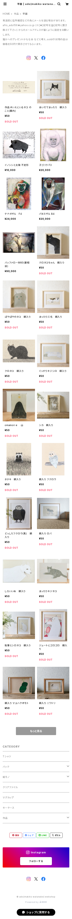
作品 (16, 13)
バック (6, 766)
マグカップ (8, 797)
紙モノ (6, 776)
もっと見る (36, 731)
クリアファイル (10, 787)
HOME (6, 13)
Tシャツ (7, 756)
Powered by (32, 902)
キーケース (8, 807)
